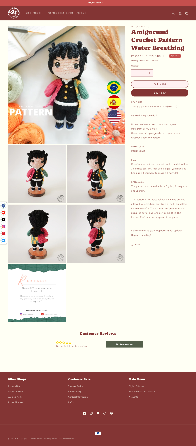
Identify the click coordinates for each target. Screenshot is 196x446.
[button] (34, 13)
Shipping (134, 60)
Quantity (135, 66)
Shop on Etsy (14, 386)
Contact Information (78, 397)
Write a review (124, 344)
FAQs (71, 402)
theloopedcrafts (21, 439)
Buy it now (160, 93)
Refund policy (36, 438)
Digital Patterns (136, 386)
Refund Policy (74, 391)
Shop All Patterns (16, 402)
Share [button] (137, 244)
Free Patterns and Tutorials (142, 391)
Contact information (68, 438)
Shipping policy (50, 438)
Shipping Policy (75, 386)
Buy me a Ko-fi (15, 397)
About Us (133, 397)
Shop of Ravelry (15, 391)
